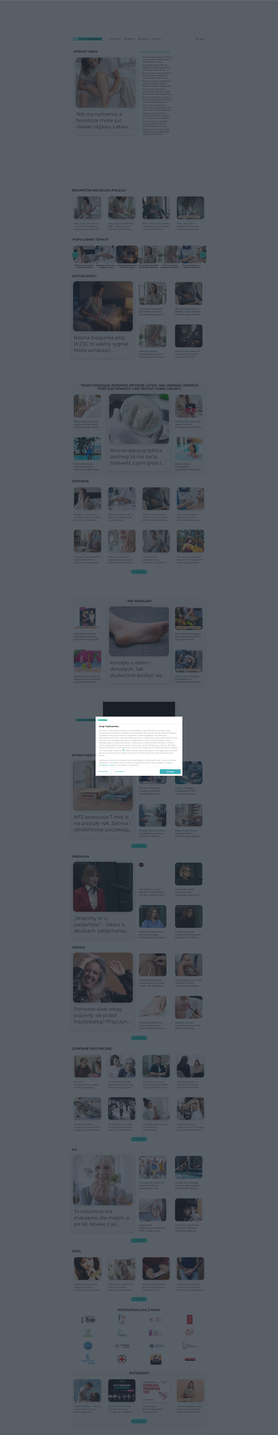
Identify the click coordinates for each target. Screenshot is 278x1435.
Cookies (112, 765)
